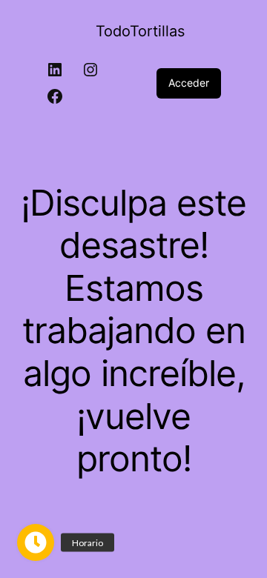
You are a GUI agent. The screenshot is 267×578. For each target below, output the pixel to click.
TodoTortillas (140, 31)
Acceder (188, 82)
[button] (35, 542)
